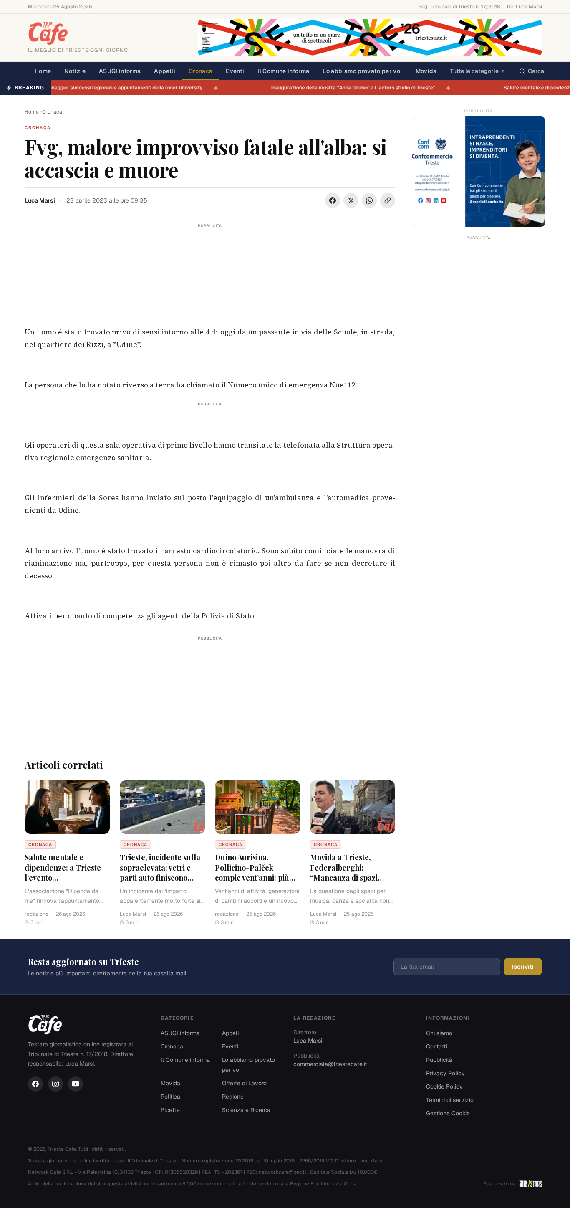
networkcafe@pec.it (282, 1172)
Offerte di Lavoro (244, 1083)
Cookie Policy (444, 1086)
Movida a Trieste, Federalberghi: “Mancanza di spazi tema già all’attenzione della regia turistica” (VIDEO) (350, 883)
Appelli (164, 71)
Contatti (436, 1046)
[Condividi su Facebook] (332, 200)
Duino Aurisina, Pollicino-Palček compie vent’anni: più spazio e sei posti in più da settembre (254, 878)
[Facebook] (35, 1084)
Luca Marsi (40, 200)
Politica (170, 1096)
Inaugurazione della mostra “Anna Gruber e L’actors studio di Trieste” (358, 87)
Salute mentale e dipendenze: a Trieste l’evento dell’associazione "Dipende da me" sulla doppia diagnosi (64, 883)
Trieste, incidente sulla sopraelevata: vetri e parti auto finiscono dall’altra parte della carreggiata (160, 878)
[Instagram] (55, 1084)
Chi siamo (439, 1033)
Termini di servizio (450, 1100)
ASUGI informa (120, 71)
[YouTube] (75, 1084)
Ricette (170, 1110)
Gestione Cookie (448, 1113)
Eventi (235, 71)
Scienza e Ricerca (246, 1110)
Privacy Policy (445, 1073)
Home (43, 71)
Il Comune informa (283, 71)
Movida (426, 71)
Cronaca (200, 71)
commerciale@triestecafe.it (330, 1064)
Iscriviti (523, 966)
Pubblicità (439, 1060)
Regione (233, 1096)
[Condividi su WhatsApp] (369, 200)
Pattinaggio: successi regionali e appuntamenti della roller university (127, 87)
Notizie (74, 71)
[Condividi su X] (350, 200)
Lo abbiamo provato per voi (362, 71)
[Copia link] (387, 200)
